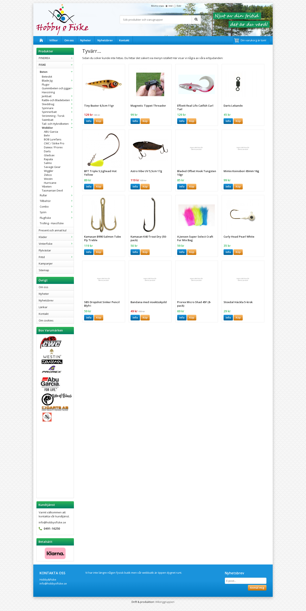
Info (88, 121)
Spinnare (47, 108)
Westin (48, 179)
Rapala (48, 159)
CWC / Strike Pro (54, 143)
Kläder (43, 237)
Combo (44, 206)
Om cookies (46, 320)
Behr (47, 135)
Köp (98, 121)
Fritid (42, 257)
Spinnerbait (49, 112)
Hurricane (50, 183)
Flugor (46, 84)
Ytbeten (47, 186)
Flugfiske (45, 218)
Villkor (53, 40)
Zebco (48, 175)
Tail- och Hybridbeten (55, 124)
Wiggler (48, 171)
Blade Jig (47, 80)
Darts (47, 151)
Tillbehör (45, 201)
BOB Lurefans (52, 139)
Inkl (171, 5)
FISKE (42, 65)
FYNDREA (44, 58)
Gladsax (49, 155)
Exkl (179, 5)
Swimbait (47, 120)
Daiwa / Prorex (53, 147)
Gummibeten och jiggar (56, 88)
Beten (43, 72)
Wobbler (47, 128)
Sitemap (44, 270)
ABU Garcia (51, 132)
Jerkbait (46, 96)
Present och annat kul (52, 230)
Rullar (43, 195)
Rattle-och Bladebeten (56, 100)
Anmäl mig (257, 588)
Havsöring (48, 92)
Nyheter (85, 40)
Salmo (48, 163)
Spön (43, 212)
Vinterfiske (45, 244)
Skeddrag (48, 104)
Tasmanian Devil (52, 190)
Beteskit (47, 76)
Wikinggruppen (164, 602)
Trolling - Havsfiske (52, 223)
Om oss (69, 40)
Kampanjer (46, 263)
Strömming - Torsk (53, 116)
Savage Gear (52, 167)
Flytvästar (45, 250)
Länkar (43, 307)
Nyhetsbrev (105, 40)
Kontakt (124, 40)
